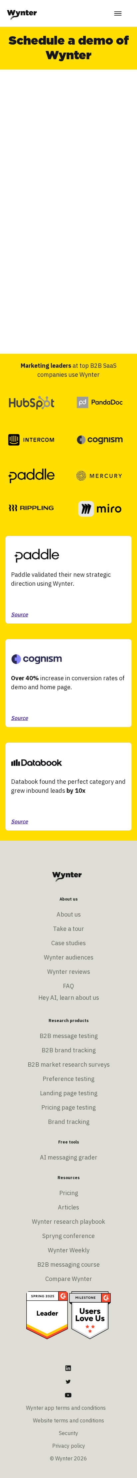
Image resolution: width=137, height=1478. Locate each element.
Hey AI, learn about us (68, 997)
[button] (118, 13)
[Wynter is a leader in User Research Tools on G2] (47, 1314)
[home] (22, 13)
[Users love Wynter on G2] (90, 1314)
